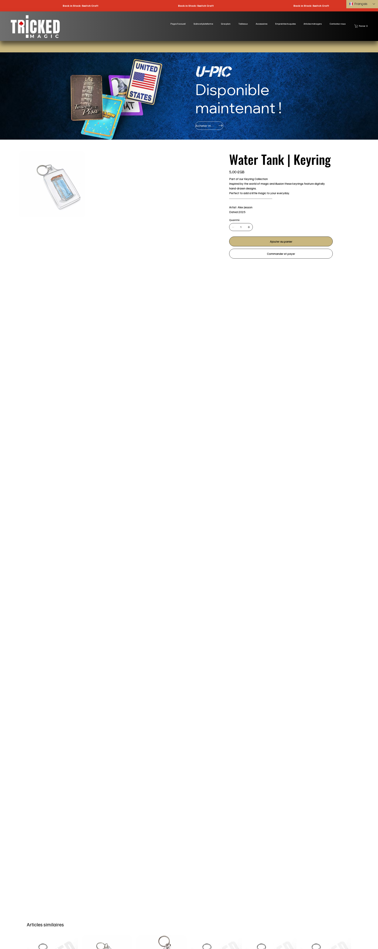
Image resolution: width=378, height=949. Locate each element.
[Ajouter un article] (249, 227)
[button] (361, 26)
